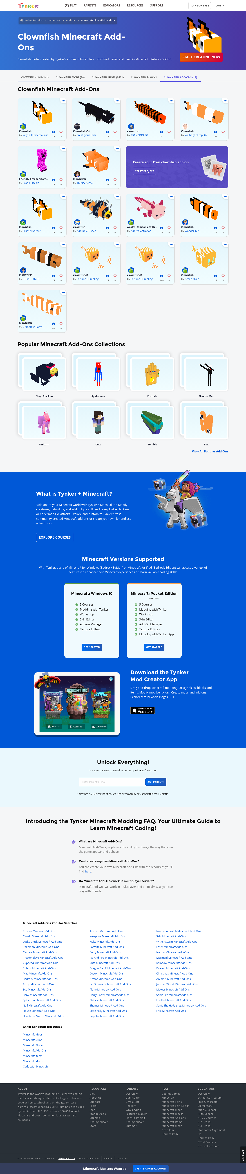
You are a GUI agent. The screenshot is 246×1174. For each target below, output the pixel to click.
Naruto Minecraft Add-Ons (172, 952)
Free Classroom (208, 1101)
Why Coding (133, 1110)
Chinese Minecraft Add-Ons (107, 1000)
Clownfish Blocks (144, 77)
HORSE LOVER (31, 279)
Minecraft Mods (33, 1061)
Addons (70, 20)
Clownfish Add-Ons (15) (180, 77)
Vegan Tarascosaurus (35, 135)
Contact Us (122, 1158)
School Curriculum (210, 1097)
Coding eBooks (99, 1122)
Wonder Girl (192, 231)
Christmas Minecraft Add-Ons (174, 973)
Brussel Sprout (32, 231)
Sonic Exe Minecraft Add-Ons (174, 995)
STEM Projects (207, 1142)
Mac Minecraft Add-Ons (37, 973)
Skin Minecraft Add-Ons (171, 936)
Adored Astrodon (141, 231)
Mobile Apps (98, 1114)
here (88, 871)
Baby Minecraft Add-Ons (38, 995)
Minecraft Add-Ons (34, 1050)
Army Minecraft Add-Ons (38, 984)
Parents (90, 5)
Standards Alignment (211, 1130)
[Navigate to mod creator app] (77, 703)
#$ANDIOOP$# (139, 135)
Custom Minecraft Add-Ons (107, 973)
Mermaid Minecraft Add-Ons (174, 957)
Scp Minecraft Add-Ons (37, 989)
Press (93, 1105)
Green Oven (192, 279)
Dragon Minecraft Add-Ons (173, 968)
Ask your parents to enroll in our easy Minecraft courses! (123, 770)
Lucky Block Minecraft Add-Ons (42, 941)
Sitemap (95, 1117)
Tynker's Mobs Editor (102, 505)
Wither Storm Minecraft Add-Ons (176, 941)
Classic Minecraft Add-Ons (39, 936)
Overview (132, 1093)
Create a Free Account (150, 1168)
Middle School (207, 1110)
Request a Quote (208, 1146)
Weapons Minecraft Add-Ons (108, 936)
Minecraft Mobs (33, 1034)
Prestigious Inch (86, 135)
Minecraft (54, 20)
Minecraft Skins (32, 1040)
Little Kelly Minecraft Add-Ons (108, 1010)
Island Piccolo (31, 183)
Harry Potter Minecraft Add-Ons (109, 995)
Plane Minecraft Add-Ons (105, 989)
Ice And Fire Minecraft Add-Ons (109, 957)
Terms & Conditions (45, 1158)
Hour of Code (170, 1134)
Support (156, 5)
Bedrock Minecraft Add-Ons (40, 979)
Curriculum (133, 1097)
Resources (135, 5)
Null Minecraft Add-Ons (37, 1005)
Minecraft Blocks (33, 1045)
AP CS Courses (207, 1117)
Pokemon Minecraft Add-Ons (41, 947)
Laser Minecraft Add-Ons (171, 947)
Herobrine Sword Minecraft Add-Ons (45, 1016)
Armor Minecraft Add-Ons (106, 979)
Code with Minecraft (35, 1066)
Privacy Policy (67, 1158)
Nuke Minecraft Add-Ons (105, 941)
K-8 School (204, 1126)
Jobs (92, 1110)
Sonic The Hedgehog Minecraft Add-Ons (181, 1005)
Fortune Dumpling (88, 279)
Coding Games (171, 1093)
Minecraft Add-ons (174, 1117)
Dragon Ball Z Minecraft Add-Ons (110, 968)
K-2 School (204, 1122)
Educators (111, 5)
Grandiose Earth (32, 326)
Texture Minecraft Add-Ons (106, 931)
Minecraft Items (32, 1056)
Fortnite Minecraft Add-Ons (107, 947)
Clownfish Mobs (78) (70, 77)
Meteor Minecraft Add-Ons (173, 989)
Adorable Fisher (86, 231)
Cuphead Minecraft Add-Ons (40, 963)
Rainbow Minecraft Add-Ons (173, 963)
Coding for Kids (33, 20)
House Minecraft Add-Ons (39, 1010)
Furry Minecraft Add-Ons (105, 952)
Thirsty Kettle (85, 183)
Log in (220, 5)
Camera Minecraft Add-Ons (40, 952)
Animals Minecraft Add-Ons (173, 979)
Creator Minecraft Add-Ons (39, 931)
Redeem (131, 1105)
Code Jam (168, 1130)
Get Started (92, 647)
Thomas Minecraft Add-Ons (107, 1005)
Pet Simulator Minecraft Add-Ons (110, 984)
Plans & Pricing (135, 1117)
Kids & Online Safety (89, 1158)
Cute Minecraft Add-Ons (105, 963)
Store (93, 1126)
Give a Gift (132, 1101)
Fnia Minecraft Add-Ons (171, 1010)
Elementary (205, 1105)
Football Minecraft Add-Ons (173, 1000)
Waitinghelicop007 (196, 135)
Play (73, 5)
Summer (131, 1126)
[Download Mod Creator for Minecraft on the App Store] (142, 710)
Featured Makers (136, 1114)
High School (205, 1114)
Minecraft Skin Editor (175, 1105)
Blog (92, 1093)
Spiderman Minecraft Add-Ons (42, 1000)
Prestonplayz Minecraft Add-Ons (43, 957)
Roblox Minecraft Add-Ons (39, 968)
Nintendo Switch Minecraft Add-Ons (178, 931)
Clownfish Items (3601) (108, 77)
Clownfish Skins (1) (35, 77)
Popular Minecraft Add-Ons (107, 1016)
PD (199, 1134)
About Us (95, 1097)
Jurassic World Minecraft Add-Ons (177, 984)
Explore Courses (55, 537)
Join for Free (200, 5)
